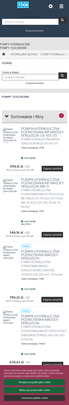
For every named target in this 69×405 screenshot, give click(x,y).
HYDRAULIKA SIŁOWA (24, 54)
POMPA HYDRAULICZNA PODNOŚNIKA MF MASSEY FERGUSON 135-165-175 (42, 132)
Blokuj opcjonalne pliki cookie (34, 390)
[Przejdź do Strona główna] (3, 54)
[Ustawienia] (50, 6)
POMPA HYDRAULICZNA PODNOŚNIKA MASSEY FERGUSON (40, 254)
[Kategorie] (61, 6)
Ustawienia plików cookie (34, 398)
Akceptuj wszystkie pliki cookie (34, 382)
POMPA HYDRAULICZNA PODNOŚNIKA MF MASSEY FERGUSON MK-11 (42, 182)
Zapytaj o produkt (52, 168)
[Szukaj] (62, 20)
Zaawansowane (34, 30)
